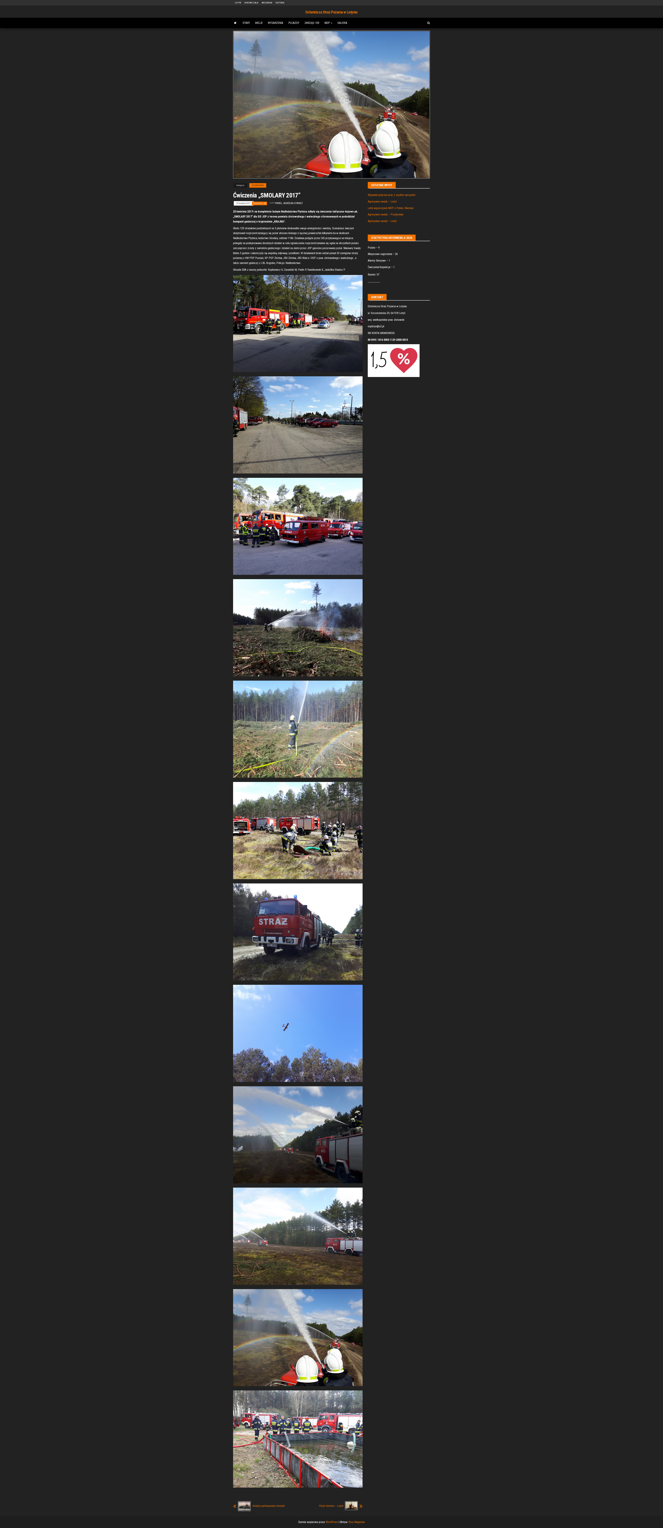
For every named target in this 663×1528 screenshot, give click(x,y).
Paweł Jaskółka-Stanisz (289, 203)
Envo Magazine (357, 1522)
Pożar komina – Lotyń (331, 1505)
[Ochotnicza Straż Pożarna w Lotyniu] (235, 23)
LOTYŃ (238, 2)
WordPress (332, 1522)
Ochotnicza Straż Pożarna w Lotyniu (331, 12)
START (246, 23)
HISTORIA (280, 2)
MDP (327, 23)
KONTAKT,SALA (251, 2)
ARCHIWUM (267, 2)
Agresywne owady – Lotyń (382, 201)
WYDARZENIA (275, 23)
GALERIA (342, 23)
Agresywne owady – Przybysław (385, 214)
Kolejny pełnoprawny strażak (268, 1505)
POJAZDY (293, 23)
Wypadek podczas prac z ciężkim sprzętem (391, 195)
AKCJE (259, 23)
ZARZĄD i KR (312, 23)
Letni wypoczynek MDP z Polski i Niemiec (391, 208)
